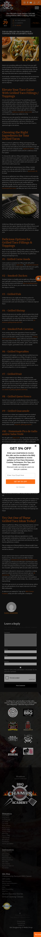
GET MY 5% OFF (20, 481)
